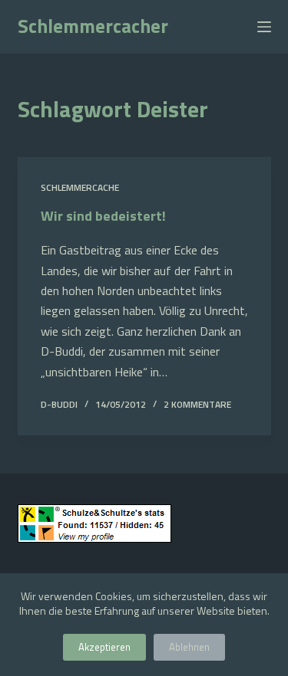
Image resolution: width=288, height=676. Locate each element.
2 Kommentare (197, 404)
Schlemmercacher (93, 26)
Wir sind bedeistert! (103, 215)
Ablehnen (189, 647)
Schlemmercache (80, 187)
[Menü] (264, 27)
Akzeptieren (104, 647)
